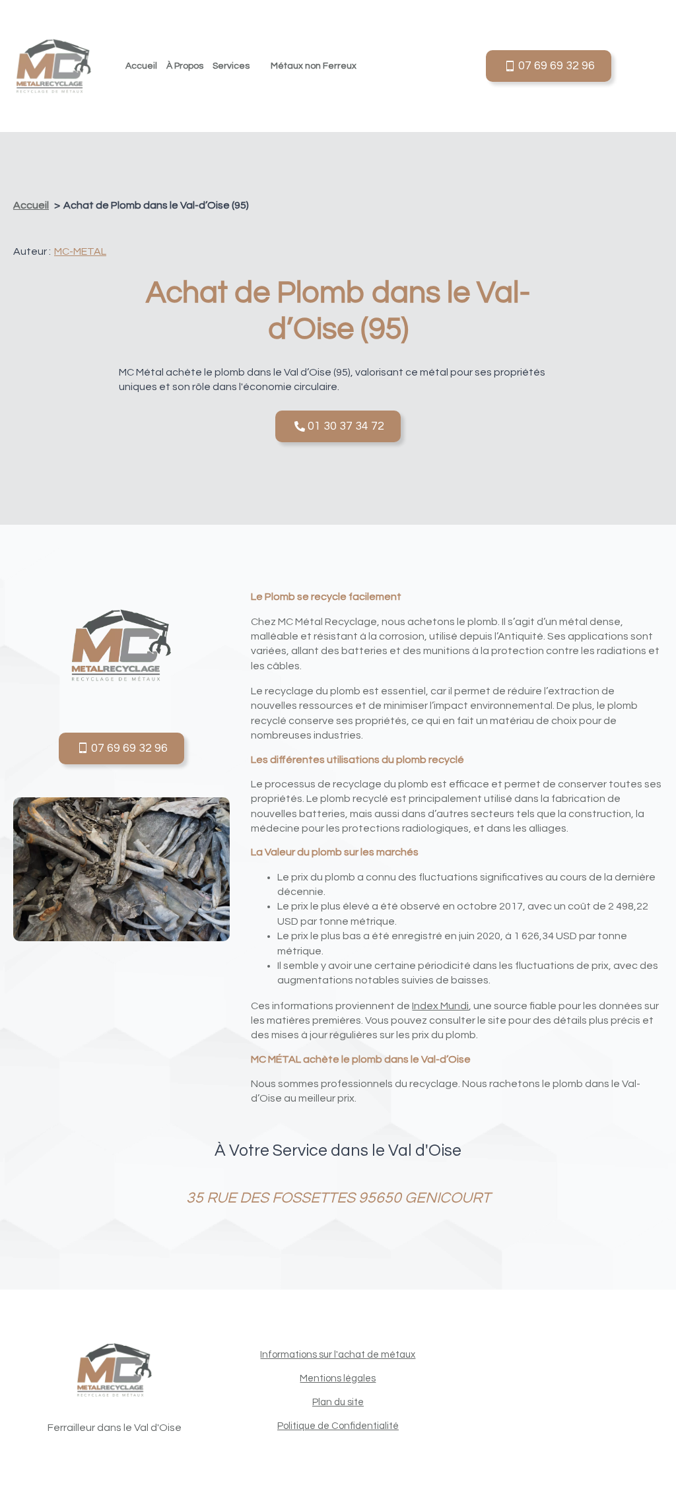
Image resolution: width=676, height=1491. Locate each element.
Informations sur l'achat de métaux (337, 1355)
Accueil (141, 66)
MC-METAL (80, 251)
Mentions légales (338, 1378)
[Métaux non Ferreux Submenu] (364, 66)
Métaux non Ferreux (313, 66)
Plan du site (338, 1402)
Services (231, 66)
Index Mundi (440, 1006)
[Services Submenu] (258, 66)
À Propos (184, 66)
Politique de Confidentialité (338, 1426)
